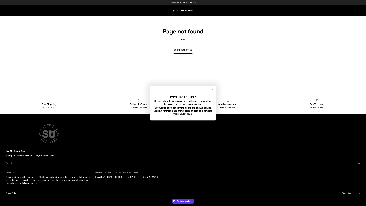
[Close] (212, 89)
